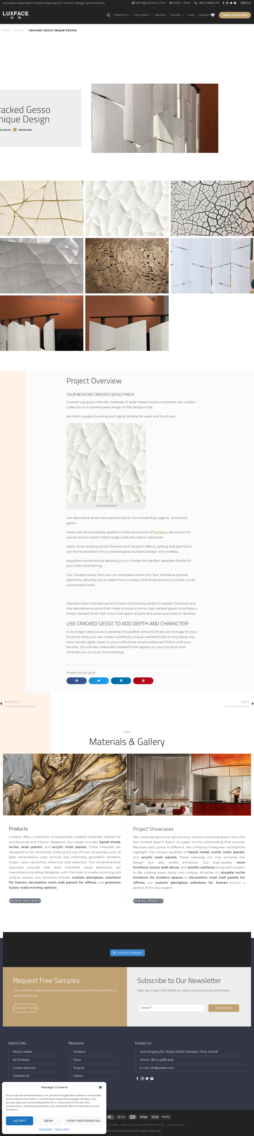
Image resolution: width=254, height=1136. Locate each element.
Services (160, 15)
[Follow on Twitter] (231, 3)
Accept (19, 1121)
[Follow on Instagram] (227, 3)
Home (6, 30)
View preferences (83, 1121)
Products (120, 15)
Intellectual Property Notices (142, 1124)
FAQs (191, 15)
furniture (160, 532)
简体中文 (246, 2)
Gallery (176, 15)
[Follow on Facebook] (223, 3)
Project (19, 30)
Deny (48, 1121)
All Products (21, 1059)
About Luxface (22, 1051)
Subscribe (224, 1008)
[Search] (108, 15)
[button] (100, 1087)
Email (146, 1007)
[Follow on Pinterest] (235, 3)
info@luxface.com (162, 1067)
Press (77, 1059)
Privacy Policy (62, 1129)
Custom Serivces (24, 1067)
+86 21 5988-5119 (161, 1059)
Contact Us (21, 1076)
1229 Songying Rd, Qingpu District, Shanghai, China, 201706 (179, 1051)
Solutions (141, 15)
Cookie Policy (46, 1129)
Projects (78, 1067)
